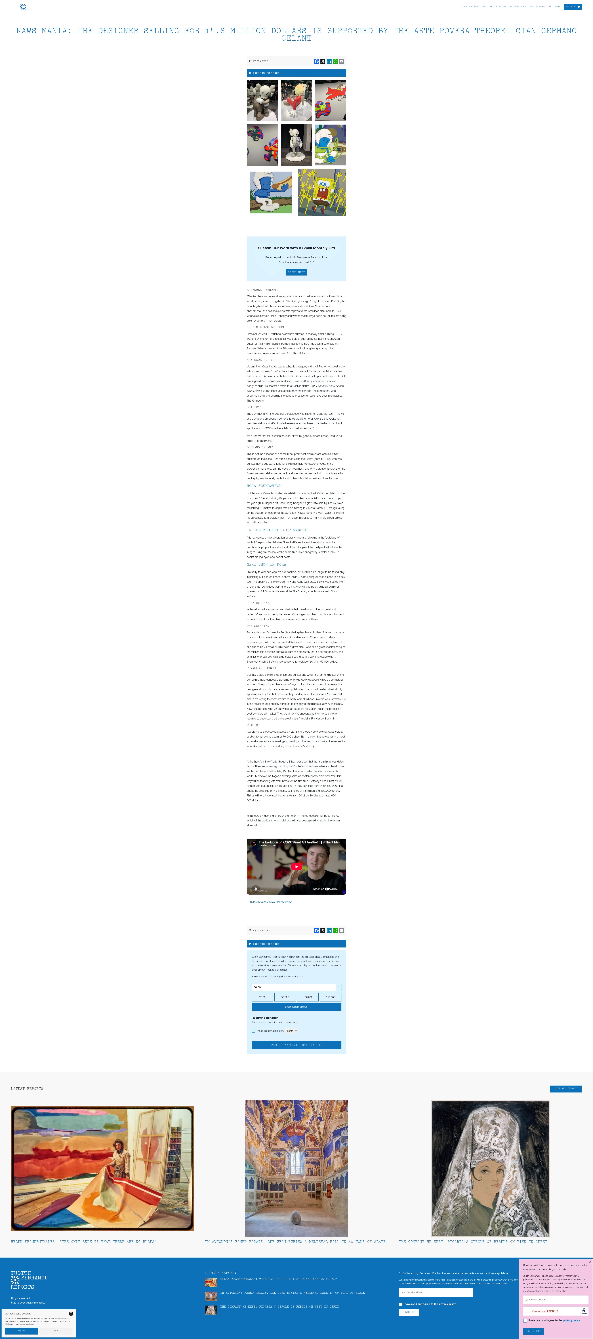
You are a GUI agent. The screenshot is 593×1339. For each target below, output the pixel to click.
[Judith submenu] (559, 6)
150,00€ (330, 997)
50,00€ (285, 997)
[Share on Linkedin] (329, 61)
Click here (296, 272)
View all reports (566, 1089)
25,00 (262, 997)
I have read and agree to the (430, 1304)
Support (571, 7)
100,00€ (307, 997)
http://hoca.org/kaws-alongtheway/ (271, 902)
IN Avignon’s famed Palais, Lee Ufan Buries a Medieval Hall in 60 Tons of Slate (295, 1242)
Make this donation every (270, 1031)
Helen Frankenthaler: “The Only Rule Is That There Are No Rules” (84, 1242)
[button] (71, 1313)
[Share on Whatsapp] (335, 61)
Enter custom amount (296, 1006)
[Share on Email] (341, 61)
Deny (56, 1331)
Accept (21, 1331)
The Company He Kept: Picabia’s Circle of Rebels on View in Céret (473, 1242)
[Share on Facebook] (316, 61)
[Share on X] (322, 61)
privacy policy (447, 1304)
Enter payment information (296, 1045)
